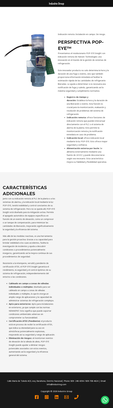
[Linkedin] (56, 397)
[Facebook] (36, 397)
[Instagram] (46, 397)
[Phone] (76, 397)
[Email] (66, 397)
